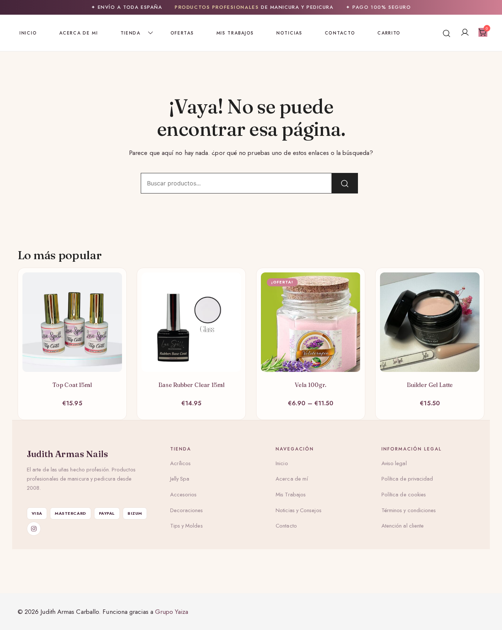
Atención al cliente (402, 526)
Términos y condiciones (408, 510)
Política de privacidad (407, 479)
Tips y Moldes (186, 526)
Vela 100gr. (310, 384)
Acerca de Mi (78, 33)
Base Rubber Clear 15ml (191, 384)
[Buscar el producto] (344, 183)
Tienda (130, 33)
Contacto (340, 33)
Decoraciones (186, 510)
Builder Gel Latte (430, 384)
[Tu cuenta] (464, 33)
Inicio (28, 33)
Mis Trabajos (235, 33)
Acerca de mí (292, 479)
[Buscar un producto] (446, 33)
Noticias (289, 33)
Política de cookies (403, 494)
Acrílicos (180, 463)
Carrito (389, 33)
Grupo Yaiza (171, 611)
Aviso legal (394, 463)
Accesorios (183, 494)
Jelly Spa (180, 479)
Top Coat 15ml (72, 384)
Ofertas (182, 33)
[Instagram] (34, 529)
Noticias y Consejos (299, 510)
